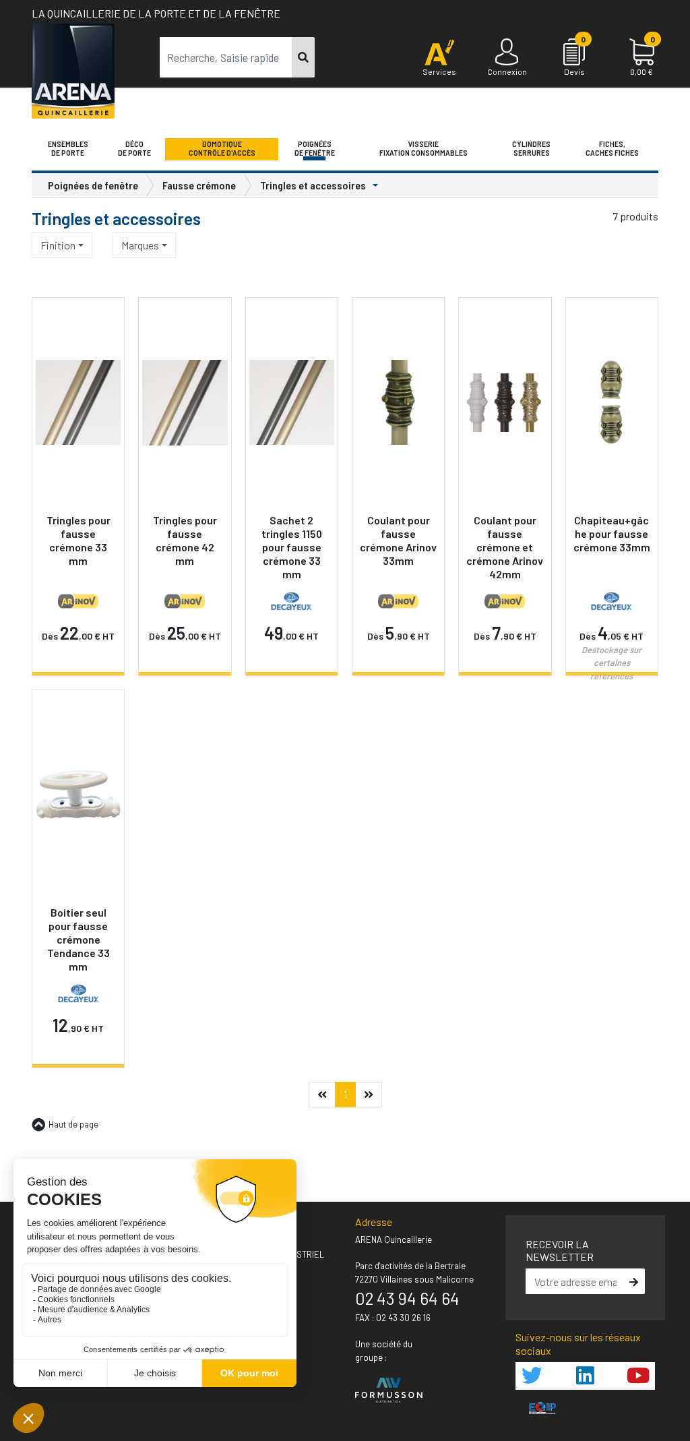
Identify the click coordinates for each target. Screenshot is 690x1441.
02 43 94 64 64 (407, 1298)
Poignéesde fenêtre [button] (314, 148)
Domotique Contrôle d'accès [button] (222, 148)
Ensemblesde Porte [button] (68, 148)
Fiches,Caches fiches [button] (612, 148)
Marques (140, 245)
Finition (57, 245)
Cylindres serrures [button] (531, 148)
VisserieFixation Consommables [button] (423, 148)
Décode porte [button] (134, 148)
